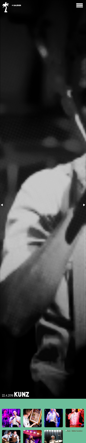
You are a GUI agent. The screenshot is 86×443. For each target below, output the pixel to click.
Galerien (17, 5)
